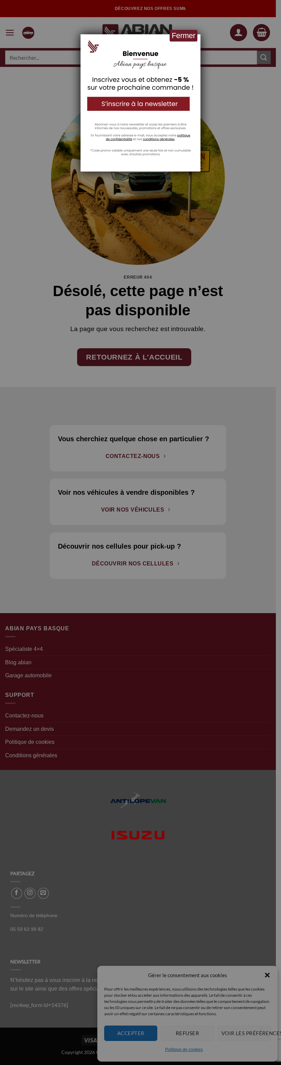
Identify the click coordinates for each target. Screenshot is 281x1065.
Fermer (183, 35)
